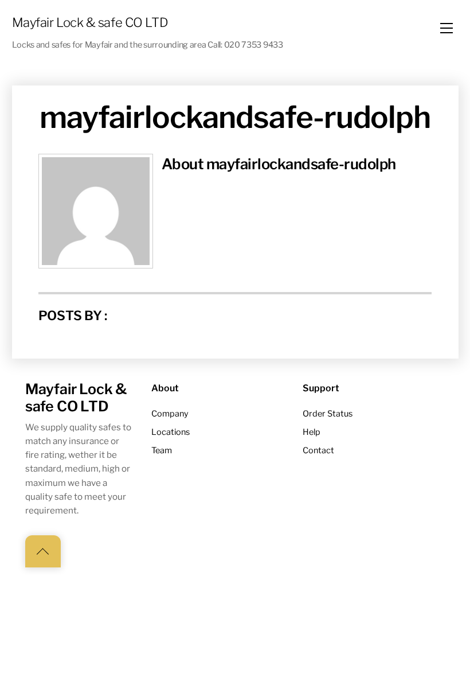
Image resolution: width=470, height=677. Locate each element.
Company (170, 413)
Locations (170, 432)
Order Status (327, 413)
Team (161, 450)
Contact (318, 450)
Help (311, 432)
